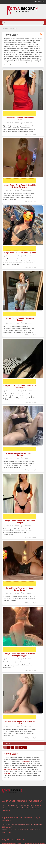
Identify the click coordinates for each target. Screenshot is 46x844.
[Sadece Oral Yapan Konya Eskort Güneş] (22, 90)
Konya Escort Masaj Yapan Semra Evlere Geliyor (19, 589)
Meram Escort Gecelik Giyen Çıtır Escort (20, 319)
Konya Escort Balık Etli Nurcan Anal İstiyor (19, 722)
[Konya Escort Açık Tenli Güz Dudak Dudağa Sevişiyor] (22, 626)
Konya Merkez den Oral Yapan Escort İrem (17, 805)
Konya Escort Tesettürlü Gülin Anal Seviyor (20, 522)
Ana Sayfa (5, 28)
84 (21, 747)
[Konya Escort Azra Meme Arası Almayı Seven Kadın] (22, 358)
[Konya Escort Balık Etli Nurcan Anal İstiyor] (22, 693)
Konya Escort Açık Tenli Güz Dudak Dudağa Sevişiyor (20, 655)
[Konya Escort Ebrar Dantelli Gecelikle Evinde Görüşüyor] (22, 157)
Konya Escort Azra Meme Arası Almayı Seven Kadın (19, 387)
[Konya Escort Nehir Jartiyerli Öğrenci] (22, 225)
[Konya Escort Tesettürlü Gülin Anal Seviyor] (22, 493)
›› (25, 747)
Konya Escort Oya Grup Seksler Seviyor (19, 454)
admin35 (17, 122)
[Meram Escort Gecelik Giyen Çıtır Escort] (22, 290)
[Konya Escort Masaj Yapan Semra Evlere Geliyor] (22, 560)
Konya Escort (9, 122)
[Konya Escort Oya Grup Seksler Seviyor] (22, 425)
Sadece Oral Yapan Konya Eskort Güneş (20, 119)
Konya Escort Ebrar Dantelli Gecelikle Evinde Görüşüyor (20, 186)
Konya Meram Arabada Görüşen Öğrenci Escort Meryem (22, 824)
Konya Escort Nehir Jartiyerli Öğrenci (20, 253)
